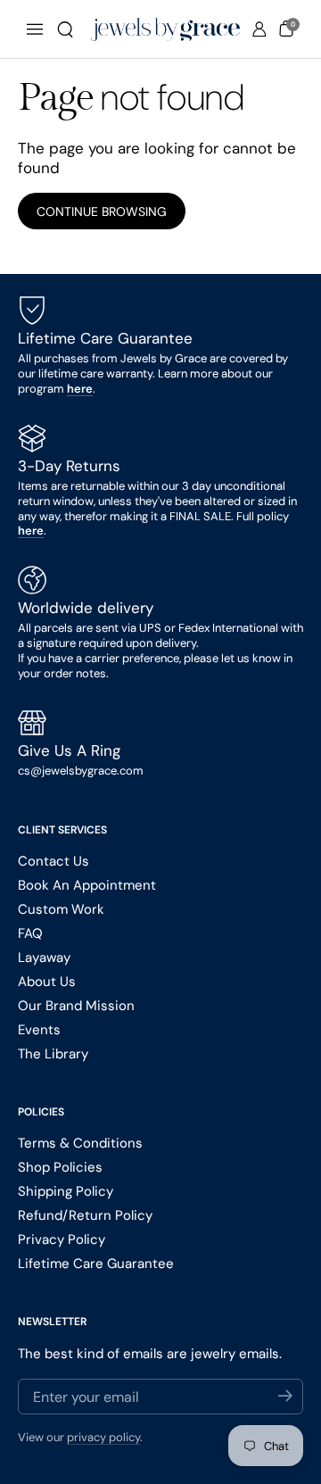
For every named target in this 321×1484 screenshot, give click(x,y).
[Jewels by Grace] (165, 29)
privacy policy (103, 1437)
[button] (65, 29)
